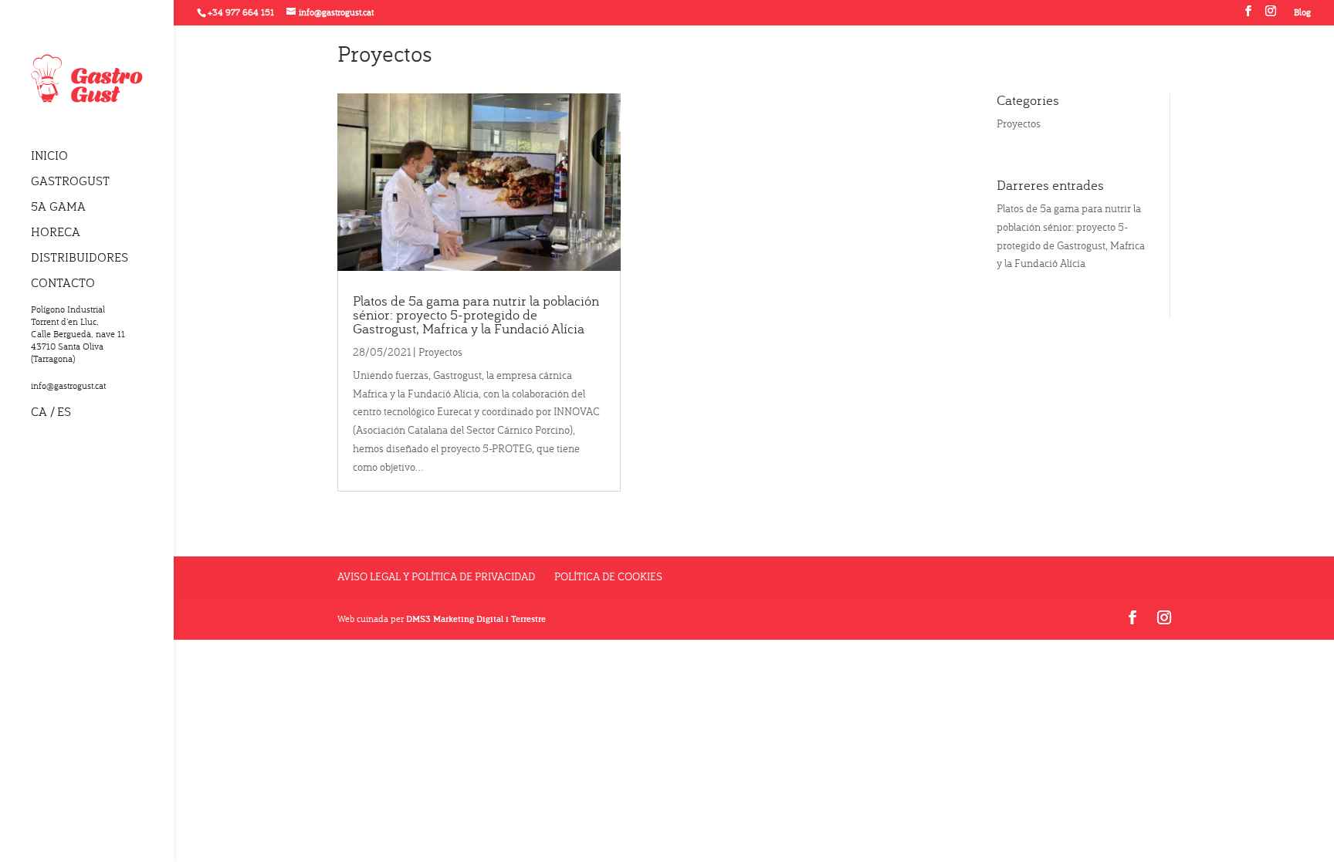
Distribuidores (79, 258)
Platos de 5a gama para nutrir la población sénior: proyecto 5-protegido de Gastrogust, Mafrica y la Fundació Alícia (476, 314)
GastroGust (70, 181)
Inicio (49, 156)
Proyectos (440, 352)
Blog (1302, 13)
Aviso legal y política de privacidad (436, 576)
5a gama (58, 207)
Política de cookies (608, 576)
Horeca (55, 232)
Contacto (63, 283)
